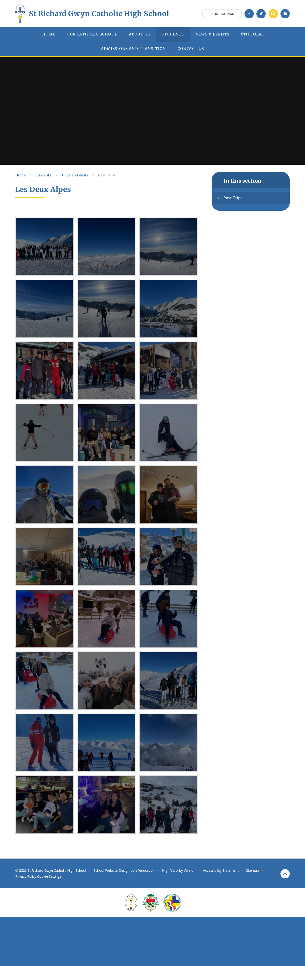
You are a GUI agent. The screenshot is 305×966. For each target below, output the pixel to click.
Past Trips (107, 175)
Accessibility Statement (221, 870)
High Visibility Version (178, 870)
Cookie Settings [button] (49, 876)
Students (43, 175)
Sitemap (252, 870)
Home (20, 175)
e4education (145, 870)
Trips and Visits (74, 175)
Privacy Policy (25, 876)
